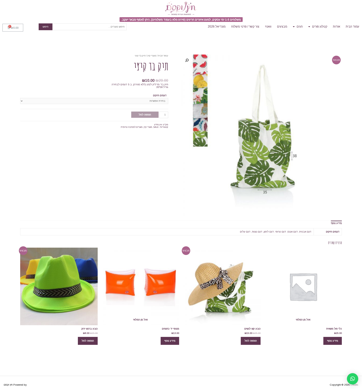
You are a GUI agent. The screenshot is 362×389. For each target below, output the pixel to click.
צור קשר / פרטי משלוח (245, 26)
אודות (336, 26)
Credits (354, 384)
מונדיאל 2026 (216, 26)
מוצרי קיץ (151, 55)
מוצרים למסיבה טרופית (132, 127)
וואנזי (268, 26)
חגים (300, 26)
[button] (181, 19)
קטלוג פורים (319, 26)
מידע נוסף (336, 223)
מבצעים (282, 26)
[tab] (336, 223)
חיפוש (45, 26)
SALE (156, 127)
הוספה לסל (145, 114)
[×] (352, 378)
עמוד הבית (352, 26)
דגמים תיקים (160, 95)
